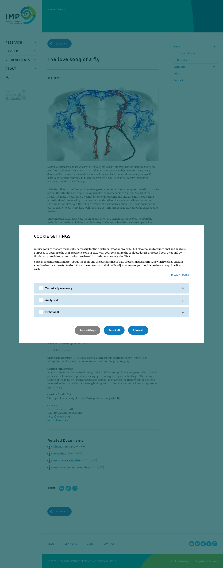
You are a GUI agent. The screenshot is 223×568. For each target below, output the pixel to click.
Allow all (138, 330)
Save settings (87, 330)
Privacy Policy (179, 275)
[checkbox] (41, 288)
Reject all (114, 330)
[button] (111, 288)
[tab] (111, 288)
